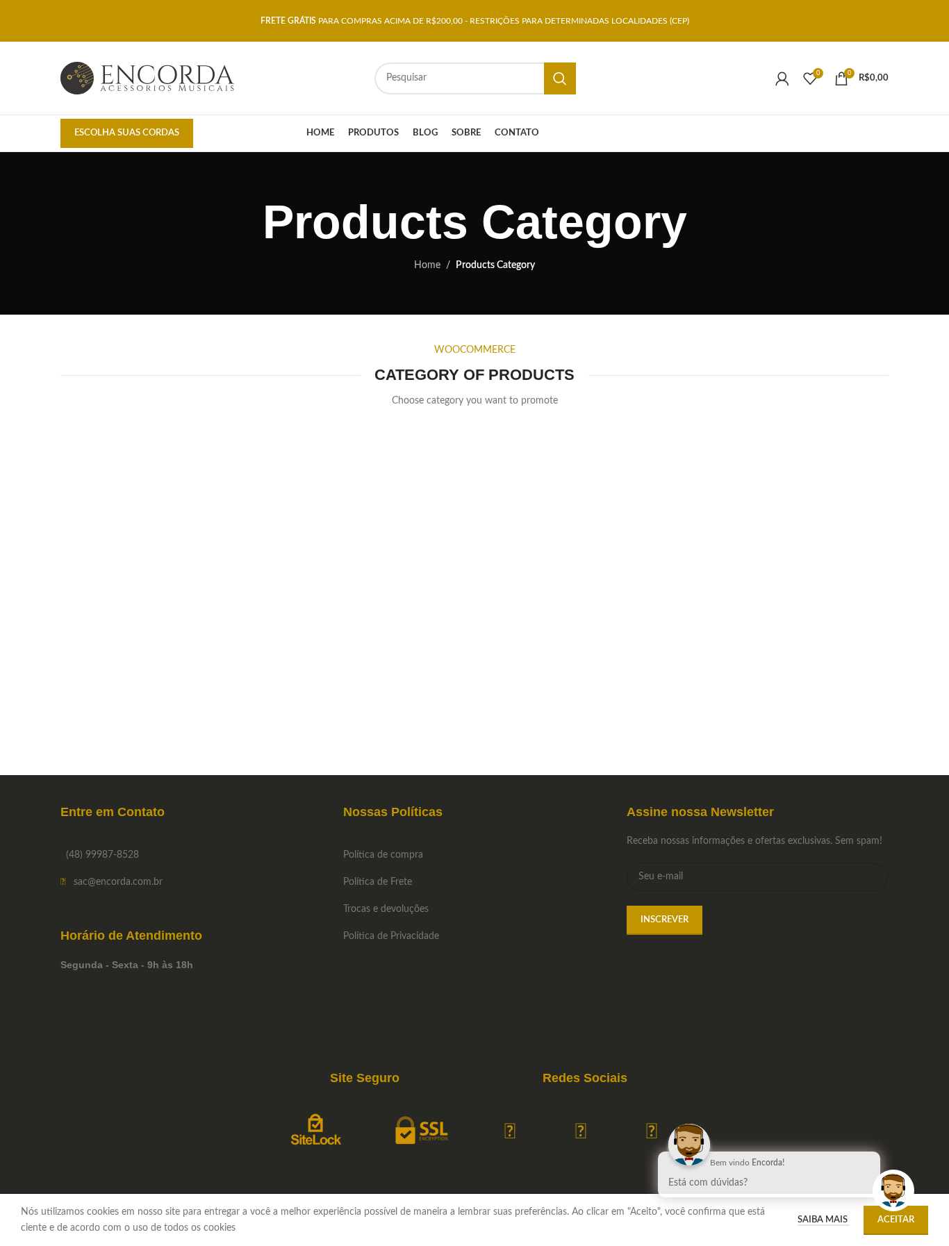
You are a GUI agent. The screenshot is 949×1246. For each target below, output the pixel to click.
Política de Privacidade (391, 936)
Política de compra (383, 855)
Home (427, 265)
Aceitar (895, 1219)
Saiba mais (824, 1219)
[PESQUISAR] (560, 78)
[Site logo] (147, 78)
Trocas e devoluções (386, 909)
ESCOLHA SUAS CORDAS (126, 133)
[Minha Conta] (782, 78)
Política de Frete (377, 882)
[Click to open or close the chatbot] (893, 1190)
